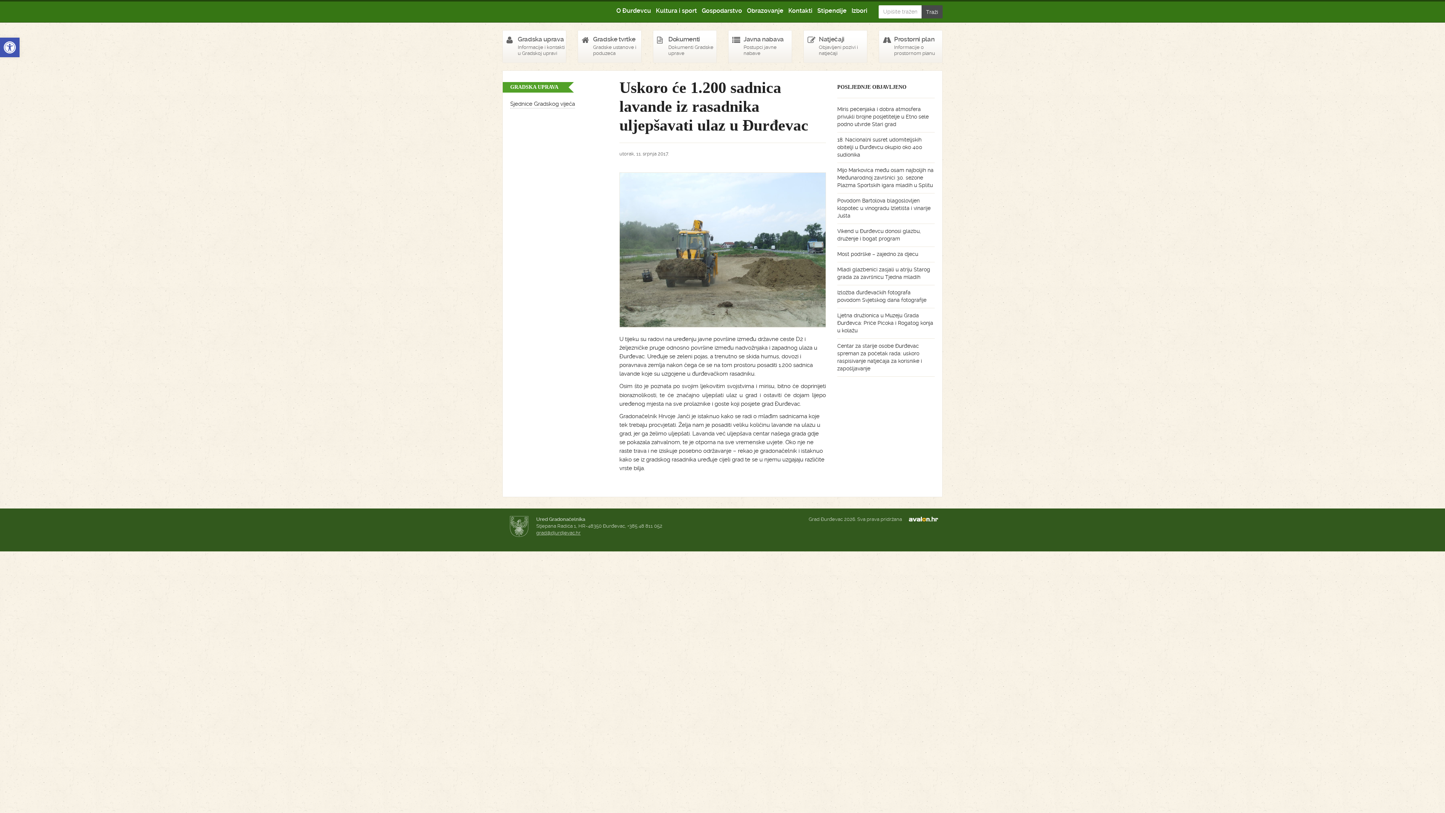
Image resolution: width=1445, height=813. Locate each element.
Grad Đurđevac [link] (540, 11)
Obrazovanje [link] (765, 10)
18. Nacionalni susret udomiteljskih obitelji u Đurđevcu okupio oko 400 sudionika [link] (879, 147)
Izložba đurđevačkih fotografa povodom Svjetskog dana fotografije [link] (881, 296)
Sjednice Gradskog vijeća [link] (542, 103)
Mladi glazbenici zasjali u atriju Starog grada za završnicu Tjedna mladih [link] (883, 273)
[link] (10, 47)
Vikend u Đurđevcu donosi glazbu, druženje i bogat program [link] (879, 235)
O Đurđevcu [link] (633, 10)
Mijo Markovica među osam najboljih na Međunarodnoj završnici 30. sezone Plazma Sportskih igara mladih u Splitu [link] (885, 177)
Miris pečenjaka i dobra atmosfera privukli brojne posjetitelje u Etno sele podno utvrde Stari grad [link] (883, 116)
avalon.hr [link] (926, 519)
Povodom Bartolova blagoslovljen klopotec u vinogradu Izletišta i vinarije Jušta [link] (884, 208)
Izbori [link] (859, 10)
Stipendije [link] (832, 10)
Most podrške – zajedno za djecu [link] (877, 254)
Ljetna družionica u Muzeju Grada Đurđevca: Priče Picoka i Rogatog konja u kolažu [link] (885, 322)
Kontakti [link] (800, 10)
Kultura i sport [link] (676, 10)
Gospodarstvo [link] (722, 10)
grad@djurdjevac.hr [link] (558, 533)
